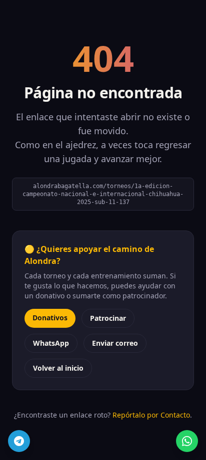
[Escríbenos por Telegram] (19, 441)
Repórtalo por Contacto (151, 415)
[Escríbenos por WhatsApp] (187, 441)
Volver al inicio (58, 368)
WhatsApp (51, 343)
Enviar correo (115, 343)
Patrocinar (108, 318)
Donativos (50, 317)
